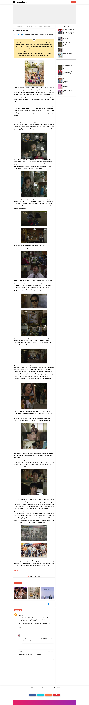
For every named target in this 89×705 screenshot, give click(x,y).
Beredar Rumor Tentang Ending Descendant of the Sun (68, 44)
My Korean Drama (44, 702)
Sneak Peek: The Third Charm (32, 597)
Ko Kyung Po (33, 34)
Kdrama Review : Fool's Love (68, 53)
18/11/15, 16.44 (50, 636)
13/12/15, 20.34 (50, 651)
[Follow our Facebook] (32, 695)
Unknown (21, 615)
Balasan (20, 631)
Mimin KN (16, 570)
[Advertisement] (44, 14)
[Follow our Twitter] (40, 695)
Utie (24, 636)
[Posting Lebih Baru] (17, 604)
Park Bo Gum (45, 34)
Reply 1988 (51, 34)
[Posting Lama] (51, 604)
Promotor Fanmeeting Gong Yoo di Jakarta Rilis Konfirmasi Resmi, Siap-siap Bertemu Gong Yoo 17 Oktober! (66, 32)
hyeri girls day (27, 34)
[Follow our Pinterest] (56, 695)
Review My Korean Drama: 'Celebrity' (20, 597)
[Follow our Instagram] (48, 695)
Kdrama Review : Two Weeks (68, 48)
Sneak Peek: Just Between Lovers (47, 597)
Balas (20, 627)
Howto (21, 651)
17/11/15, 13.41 (50, 615)
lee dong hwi (39, 34)
